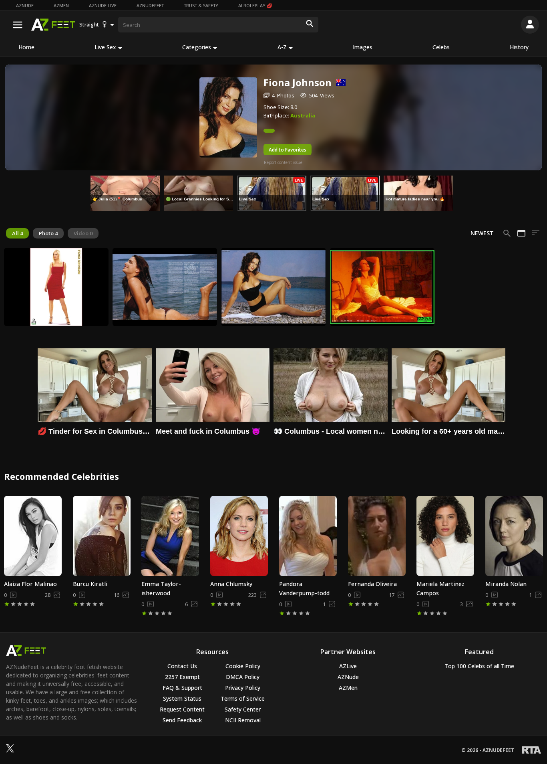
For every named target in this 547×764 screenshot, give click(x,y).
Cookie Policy (242, 666)
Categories (196, 47)
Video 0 (83, 233)
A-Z (282, 47)
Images (362, 47)
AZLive (348, 666)
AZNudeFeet (150, 5)
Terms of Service (243, 698)
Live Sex (105, 47)
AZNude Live (103, 5)
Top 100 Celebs (479, 666)
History (519, 47)
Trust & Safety (201, 5)
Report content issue (283, 162)
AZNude (25, 5)
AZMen (61, 5)
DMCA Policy (242, 677)
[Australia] (339, 82)
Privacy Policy (242, 687)
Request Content (182, 709)
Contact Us (182, 666)
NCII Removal (243, 720)
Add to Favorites (287, 149)
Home (26, 47)
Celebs (441, 47)
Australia (302, 115)
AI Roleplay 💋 (255, 5)
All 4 (17, 233)
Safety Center (243, 709)
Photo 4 (48, 233)
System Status (182, 698)
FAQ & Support (182, 687)
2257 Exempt (182, 677)
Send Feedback (182, 720)
